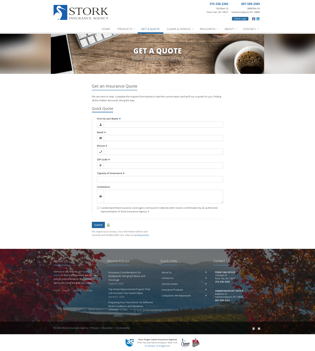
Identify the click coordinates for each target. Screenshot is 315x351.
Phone (102, 145)
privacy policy (142, 235)
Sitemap (88, 290)
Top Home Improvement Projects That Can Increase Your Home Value (129, 293)
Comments (103, 186)
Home (106, 29)
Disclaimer (107, 327)
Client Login (240, 18)
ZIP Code (103, 159)
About (231, 29)
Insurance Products (172, 289)
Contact (251, 29)
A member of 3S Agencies (157, 345)
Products (126, 29)
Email (101, 132)
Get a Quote (150, 29)
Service (180, 29)
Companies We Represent (176, 295)
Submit (98, 225)
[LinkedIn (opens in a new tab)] (258, 328)
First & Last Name (109, 118)
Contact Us (168, 278)
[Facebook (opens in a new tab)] (253, 328)
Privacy (95, 327)
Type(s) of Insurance (111, 173)
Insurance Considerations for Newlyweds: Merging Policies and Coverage (126, 278)
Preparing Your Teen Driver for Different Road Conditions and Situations (130, 306)
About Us (167, 272)
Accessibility (123, 327)
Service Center (170, 284)
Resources (209, 29)
